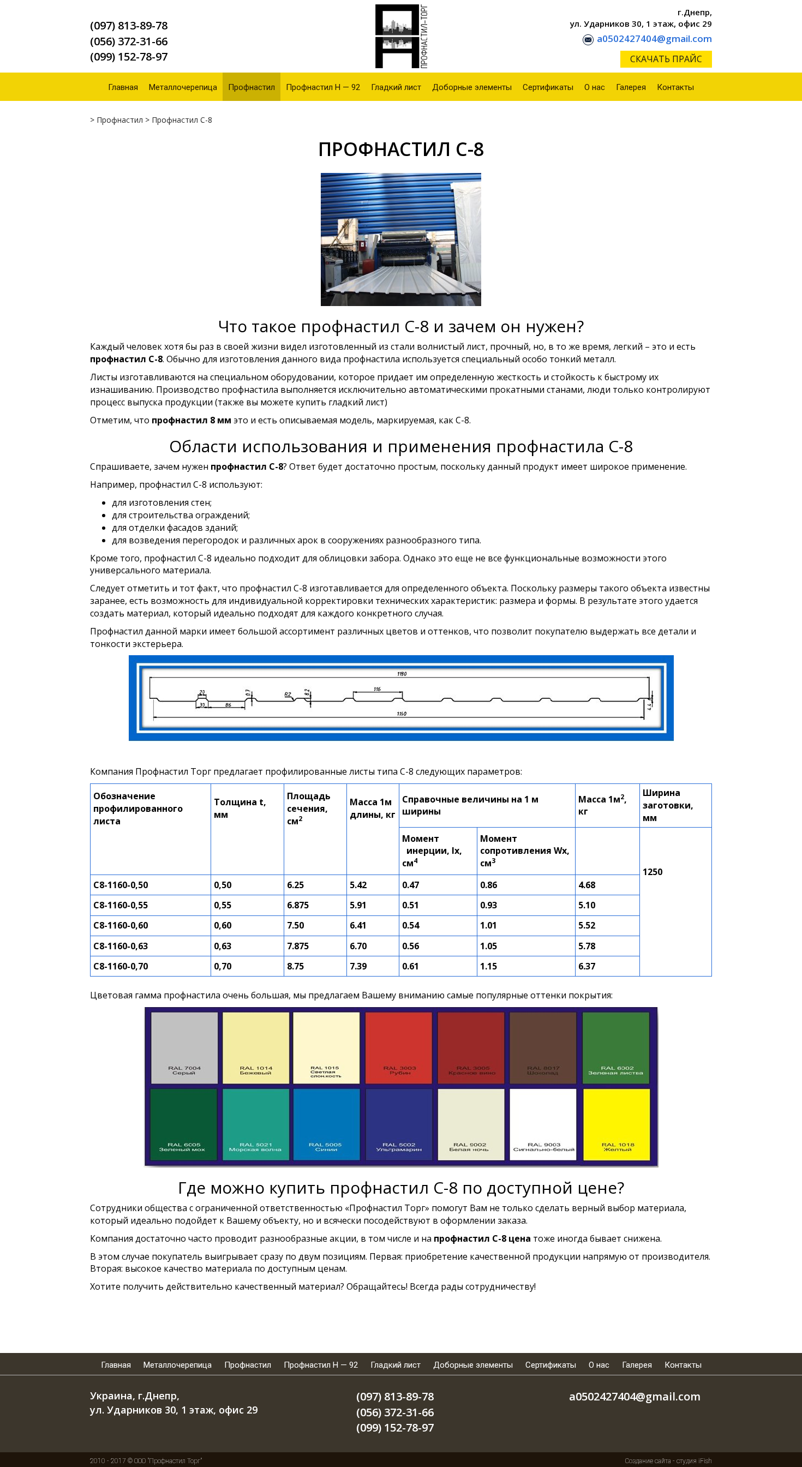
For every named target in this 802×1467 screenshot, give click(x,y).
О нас (594, 87)
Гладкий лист (396, 87)
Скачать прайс (666, 59)
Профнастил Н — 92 (323, 87)
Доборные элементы (472, 87)
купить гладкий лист (340, 402)
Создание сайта (648, 1461)
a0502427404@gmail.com (654, 38)
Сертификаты (548, 87)
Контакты (675, 87)
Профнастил (251, 87)
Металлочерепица (183, 87)
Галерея (631, 87)
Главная (123, 87)
